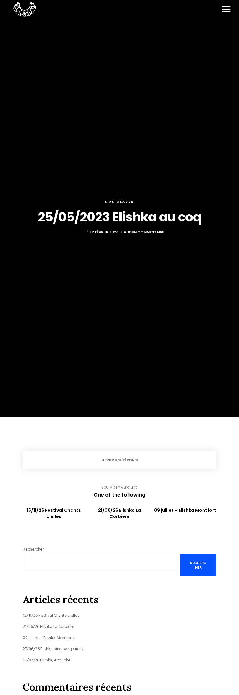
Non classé (119, 201)
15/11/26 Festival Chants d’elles (51, 615)
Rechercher (33, 549)
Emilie (80, 231)
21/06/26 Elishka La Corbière (48, 626)
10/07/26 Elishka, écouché (47, 660)
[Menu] (221, 9)
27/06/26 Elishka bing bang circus (53, 648)
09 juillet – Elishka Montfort (48, 637)
